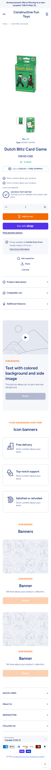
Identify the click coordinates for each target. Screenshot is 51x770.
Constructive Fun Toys (21, 757)
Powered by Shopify (37, 757)
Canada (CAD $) (13, 740)
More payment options (12, 233)
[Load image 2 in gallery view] (30, 125)
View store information (20, 249)
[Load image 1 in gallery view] (20, 120)
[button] (47, 14)
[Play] (25, 337)
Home (5, 24)
